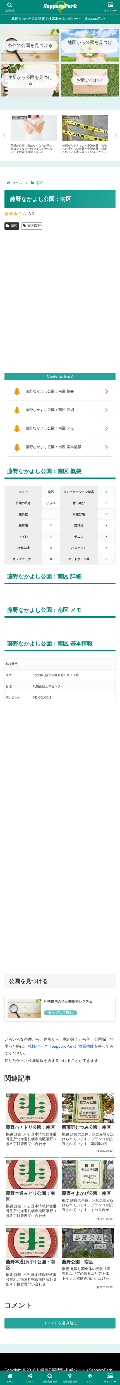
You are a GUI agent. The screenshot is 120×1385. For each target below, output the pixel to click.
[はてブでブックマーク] (73, 1362)
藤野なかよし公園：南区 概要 (50, 391)
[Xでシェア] (20, 1347)
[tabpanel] (33, 134)
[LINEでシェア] (100, 1362)
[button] (87, 1377)
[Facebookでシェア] (20, 1362)
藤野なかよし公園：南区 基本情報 (53, 447)
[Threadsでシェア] (47, 1362)
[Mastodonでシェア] (47, 1347)
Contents (55, 376)
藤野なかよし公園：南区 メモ (50, 428)
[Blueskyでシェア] (73, 1347)
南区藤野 (34, 226)
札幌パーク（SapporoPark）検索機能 (61, 1046)
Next (116, 135)
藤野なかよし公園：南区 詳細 (50, 410)
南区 (14, 226)
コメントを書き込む (60, 1323)
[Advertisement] (60, 307)
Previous (4, 135)
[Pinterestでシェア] (33, 1377)
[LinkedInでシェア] (60, 1377)
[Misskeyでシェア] (100, 1347)
